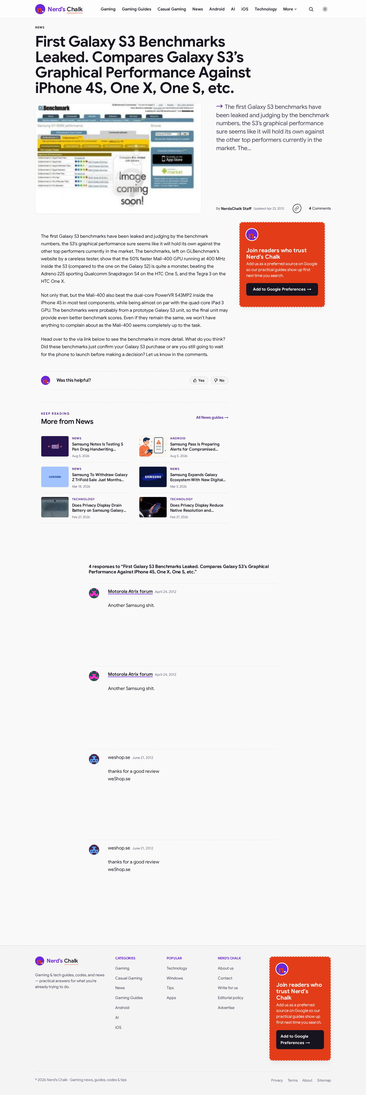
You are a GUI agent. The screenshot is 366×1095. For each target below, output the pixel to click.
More (288, 9)
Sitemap (324, 1080)
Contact (225, 978)
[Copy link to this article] (297, 208)
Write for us (228, 987)
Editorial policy (230, 997)
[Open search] (311, 9)
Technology (266, 9)
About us (226, 968)
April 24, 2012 (165, 591)
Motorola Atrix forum (130, 591)
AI (233, 9)
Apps (171, 997)
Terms (293, 1080)
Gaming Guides (136, 9)
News (197, 9)
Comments (320, 208)
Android (217, 9)
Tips (170, 987)
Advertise (226, 1007)
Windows (175, 978)
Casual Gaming (172, 9)
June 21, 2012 (142, 757)
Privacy (277, 1080)
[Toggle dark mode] (325, 9)
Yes (201, 380)
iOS (244, 9)
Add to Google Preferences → (282, 289)
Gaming (108, 9)
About (307, 1080)
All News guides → (212, 417)
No (222, 380)
